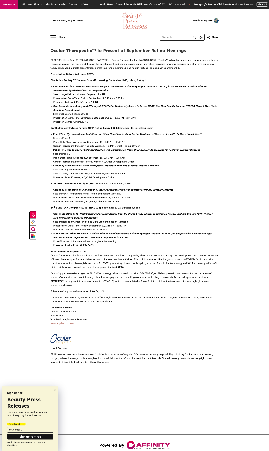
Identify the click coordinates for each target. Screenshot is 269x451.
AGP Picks (9, 4)
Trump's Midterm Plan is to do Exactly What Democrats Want (50, 4)
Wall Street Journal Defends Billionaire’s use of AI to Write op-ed (142, 4)
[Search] (194, 37)
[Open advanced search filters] (201, 37)
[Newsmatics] (33, 236)
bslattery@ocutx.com (62, 323)
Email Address (16, 424)
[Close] (54, 390)
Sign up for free (30, 436)
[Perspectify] (33, 221)
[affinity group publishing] (33, 229)
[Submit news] (33, 214)
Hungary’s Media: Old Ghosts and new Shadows (224, 4)
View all (262, 4)
